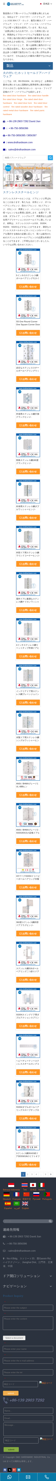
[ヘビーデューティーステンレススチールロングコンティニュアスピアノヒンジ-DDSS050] (28, 1046)
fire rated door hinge (12, 99)
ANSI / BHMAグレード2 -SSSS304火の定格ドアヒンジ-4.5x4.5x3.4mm (28, 831)
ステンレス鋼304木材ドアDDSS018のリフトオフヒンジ (28, 1155)
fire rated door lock (23, 103)
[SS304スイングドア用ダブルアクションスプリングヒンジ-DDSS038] (28, 999)
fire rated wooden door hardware (27, 106)
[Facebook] (5, 1470)
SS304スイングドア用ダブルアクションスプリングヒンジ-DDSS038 (27, 1016)
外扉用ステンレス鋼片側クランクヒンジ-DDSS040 (27, 415)
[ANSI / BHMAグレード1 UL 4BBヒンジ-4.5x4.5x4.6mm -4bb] (28, 768)
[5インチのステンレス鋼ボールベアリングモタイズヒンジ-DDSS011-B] (28, 260)
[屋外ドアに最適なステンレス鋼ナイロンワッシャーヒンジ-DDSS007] (28, 584)
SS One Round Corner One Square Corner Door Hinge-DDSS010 (28, 323)
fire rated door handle (38, 95)
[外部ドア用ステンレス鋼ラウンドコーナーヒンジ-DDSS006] (28, 537)
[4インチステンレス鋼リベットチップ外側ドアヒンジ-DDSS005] (28, 630)
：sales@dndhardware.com (19, 1251)
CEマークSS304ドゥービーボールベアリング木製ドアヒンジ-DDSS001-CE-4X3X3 (28, 877)
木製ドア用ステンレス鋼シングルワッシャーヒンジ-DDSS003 (27, 739)
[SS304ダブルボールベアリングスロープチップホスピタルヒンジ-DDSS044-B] (28, 1092)
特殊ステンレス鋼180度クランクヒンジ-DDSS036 (27, 462)
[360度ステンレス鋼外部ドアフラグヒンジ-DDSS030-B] (28, 907)
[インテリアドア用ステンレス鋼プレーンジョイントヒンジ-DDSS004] (28, 676)
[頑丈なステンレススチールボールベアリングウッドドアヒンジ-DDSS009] (28, 353)
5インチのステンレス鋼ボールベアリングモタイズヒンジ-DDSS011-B (27, 277)
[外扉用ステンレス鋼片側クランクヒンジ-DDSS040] (28, 399)
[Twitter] (9, 1470)
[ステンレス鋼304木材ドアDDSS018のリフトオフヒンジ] (28, 1138)
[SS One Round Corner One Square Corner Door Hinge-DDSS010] (28, 306)
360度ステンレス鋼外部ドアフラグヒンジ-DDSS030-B (27, 924)
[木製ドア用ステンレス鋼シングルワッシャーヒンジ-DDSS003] (28, 722)
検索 (50, 157)
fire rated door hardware (14, 95)
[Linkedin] (19, 1470)
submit (11, 1393)
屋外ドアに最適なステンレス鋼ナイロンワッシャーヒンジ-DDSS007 (27, 600)
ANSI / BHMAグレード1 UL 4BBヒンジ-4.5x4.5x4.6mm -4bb (27, 785)
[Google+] (14, 1470)
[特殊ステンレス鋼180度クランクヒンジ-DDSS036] (28, 445)
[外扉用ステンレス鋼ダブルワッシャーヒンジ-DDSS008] (28, 491)
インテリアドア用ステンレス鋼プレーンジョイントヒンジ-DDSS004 (27, 693)
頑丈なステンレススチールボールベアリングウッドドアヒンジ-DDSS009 (27, 369)
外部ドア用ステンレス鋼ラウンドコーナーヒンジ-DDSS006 (28, 554)
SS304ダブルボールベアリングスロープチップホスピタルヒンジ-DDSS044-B (27, 1108)
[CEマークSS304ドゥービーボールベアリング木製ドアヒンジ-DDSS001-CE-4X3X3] (28, 861)
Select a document (14, 1338)
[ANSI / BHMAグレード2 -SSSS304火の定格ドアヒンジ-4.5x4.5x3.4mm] (28, 815)
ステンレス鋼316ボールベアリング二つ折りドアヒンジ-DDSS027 (27, 970)
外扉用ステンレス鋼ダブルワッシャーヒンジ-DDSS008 (27, 508)
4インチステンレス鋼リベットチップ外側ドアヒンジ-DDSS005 (27, 646)
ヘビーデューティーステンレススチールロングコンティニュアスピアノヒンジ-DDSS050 (27, 1062)
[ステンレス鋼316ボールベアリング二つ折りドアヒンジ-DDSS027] (28, 953)
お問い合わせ (29, 286)
